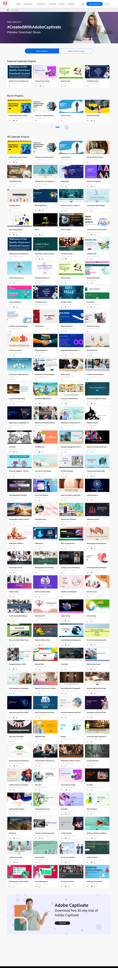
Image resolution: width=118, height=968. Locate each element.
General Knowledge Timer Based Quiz (98, 398)
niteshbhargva (12, 860)
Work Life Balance (92, 809)
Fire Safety (90, 785)
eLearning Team (38, 83)
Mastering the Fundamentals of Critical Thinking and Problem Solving (81, 423)
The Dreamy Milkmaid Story (43, 398)
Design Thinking (65, 616)
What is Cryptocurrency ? (68, 543)
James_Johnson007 (39, 184)
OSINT (37, 229)
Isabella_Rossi (12, 184)
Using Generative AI (92, 495)
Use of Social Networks (41, 495)
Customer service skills (15, 857)
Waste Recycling (65, 81)
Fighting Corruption (92, 423)
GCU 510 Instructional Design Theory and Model (100, 640)
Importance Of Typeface (94, 181)
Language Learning (14, 205)
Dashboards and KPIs (93, 519)
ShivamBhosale (12, 835)
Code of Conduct (39, 857)
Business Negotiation (41, 350)
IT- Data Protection (66, 833)
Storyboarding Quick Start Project (96, 688)
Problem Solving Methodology (18, 616)
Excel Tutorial (91, 302)
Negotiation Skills (40, 736)
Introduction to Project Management (45, 374)
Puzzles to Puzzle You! (15, 350)
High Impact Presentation (16, 736)
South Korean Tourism (93, 326)
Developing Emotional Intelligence (97, 567)
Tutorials (62, 4)
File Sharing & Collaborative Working (19, 374)
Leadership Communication (95, 881)
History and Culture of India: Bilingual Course (74, 495)
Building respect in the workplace (18, 881)
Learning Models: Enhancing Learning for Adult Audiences (52, 761)
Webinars (71, 4)
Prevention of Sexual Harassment (44, 833)
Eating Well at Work (40, 519)
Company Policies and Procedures (96, 229)
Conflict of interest (92, 857)
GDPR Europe (39, 543)
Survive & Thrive (65, 115)
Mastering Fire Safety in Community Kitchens (74, 761)
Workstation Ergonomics (42, 278)
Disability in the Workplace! (69, 592)
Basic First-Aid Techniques (68, 519)
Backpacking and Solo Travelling (44, 567)
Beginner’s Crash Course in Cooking (45, 688)
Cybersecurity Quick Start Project (18, 712)
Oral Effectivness (40, 447)
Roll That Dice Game (67, 254)
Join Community (94, 4)
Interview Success (92, 592)
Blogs (18, 4)
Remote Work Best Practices (95, 157)
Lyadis (62, 83)
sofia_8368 (89, 118)
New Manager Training (15, 567)
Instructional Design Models (17, 398)
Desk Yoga (38, 785)
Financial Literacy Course (16, 278)
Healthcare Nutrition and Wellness (97, 833)
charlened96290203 (91, 642)
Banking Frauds (39, 664)
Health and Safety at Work (42, 640)
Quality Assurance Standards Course (19, 81)
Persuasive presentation (68, 857)
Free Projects (28, 4)
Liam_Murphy (12, 118)
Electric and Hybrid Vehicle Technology (20, 640)
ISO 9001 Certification (67, 471)
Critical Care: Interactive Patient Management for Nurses (51, 115)
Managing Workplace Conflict (17, 664)
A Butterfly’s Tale (92, 254)
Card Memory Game (92, 81)
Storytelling (64, 809)
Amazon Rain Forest (92, 761)
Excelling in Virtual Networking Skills (71, 567)
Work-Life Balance (92, 350)
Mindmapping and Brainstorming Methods (99, 543)
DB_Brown (63, 256)
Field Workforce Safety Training (18, 115)
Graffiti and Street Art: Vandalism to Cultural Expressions (25, 785)
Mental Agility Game (41, 205)
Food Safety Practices (15, 181)
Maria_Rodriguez (13, 83)
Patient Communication (93, 664)
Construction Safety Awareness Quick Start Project (101, 736)
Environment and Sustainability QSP (19, 761)
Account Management (41, 881)
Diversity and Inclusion (67, 881)
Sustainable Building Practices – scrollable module (75, 350)
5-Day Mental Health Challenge (96, 205)
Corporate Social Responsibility (96, 471)
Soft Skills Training (66, 302)
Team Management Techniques (18, 495)
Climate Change (91, 616)
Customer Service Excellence (95, 374)
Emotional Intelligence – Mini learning (20, 471)
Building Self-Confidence (16, 543)
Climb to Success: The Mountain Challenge (47, 181)
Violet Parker (90, 160)
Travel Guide (64, 664)
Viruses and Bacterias (15, 302)
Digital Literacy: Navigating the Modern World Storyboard (26, 423)
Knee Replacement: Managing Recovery (72, 688)
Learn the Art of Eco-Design (43, 471)
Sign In (107, 4)
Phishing (63, 736)
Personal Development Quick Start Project (73, 712)
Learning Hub (40, 4)
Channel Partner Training (42, 81)
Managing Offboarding (93, 278)
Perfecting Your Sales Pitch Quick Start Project (100, 712)
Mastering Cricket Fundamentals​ (18, 326)
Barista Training (65, 374)
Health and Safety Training (42, 592)
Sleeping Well (65, 181)
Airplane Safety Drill (66, 326)
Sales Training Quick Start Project (44, 712)
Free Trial (62, 923)
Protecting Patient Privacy (42, 809)
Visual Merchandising (93, 115)
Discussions (52, 4)
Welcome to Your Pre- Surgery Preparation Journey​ (75, 205)
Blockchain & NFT (40, 616)
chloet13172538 (90, 304)
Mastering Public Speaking (16, 809)
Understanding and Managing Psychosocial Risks (75, 640)
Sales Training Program (15, 229)
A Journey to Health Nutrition (69, 398)
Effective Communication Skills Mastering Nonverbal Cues (52, 423)
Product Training (14, 592)
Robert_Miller (90, 83)
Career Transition (66, 229)
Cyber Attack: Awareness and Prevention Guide (48, 254)
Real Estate (12, 447)
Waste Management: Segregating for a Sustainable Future (25, 688)
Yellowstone (12, 833)
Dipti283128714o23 (65, 329)
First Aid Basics (39, 326)
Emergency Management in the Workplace (73, 447)
